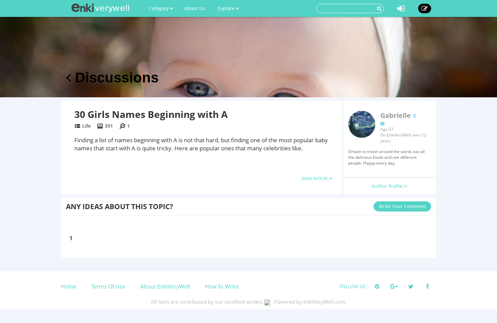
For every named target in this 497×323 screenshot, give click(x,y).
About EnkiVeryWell (165, 286)
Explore (227, 8)
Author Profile (388, 186)
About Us (194, 8)
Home (68, 286)
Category (159, 8)
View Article (315, 178)
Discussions (115, 77)
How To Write (222, 286)
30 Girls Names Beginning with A (151, 114)
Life (86, 126)
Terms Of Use (108, 286)
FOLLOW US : (354, 286)
